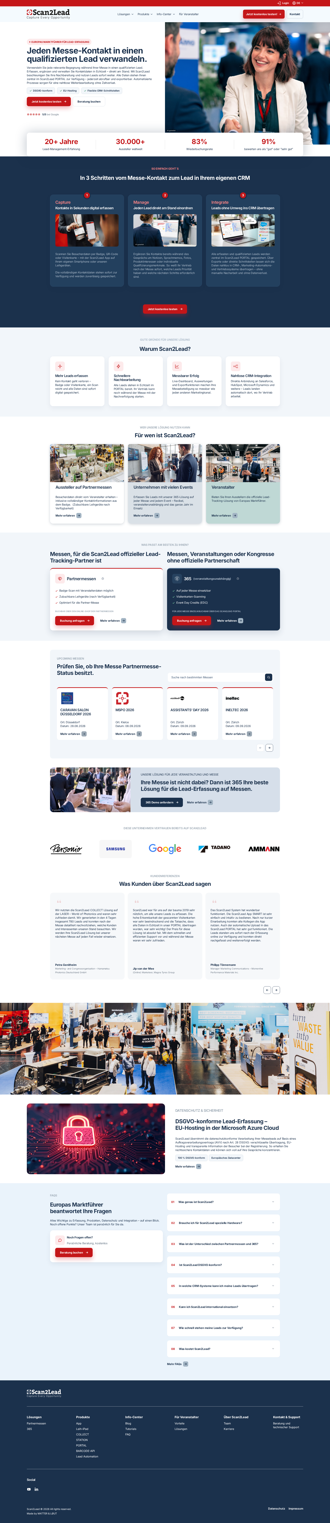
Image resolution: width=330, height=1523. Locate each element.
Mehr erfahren (65, 515)
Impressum (296, 1508)
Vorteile (179, 1423)
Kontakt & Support (286, 1417)
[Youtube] (29, 1489)
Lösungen (34, 1417)
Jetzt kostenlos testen (46, 101)
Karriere (229, 1429)
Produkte (83, 1417)
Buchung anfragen (72, 620)
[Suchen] (268, 677)
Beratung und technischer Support (286, 1425)
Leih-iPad (82, 1429)
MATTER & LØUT (47, 1513)
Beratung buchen (89, 101)
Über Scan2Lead (236, 1417)
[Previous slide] (267, 990)
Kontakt (295, 14)
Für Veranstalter (187, 1417)
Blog (128, 1423)
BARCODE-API (85, 1451)
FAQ (127, 1434)
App (78, 1423)
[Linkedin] (36, 1489)
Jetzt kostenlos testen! (261, 14)
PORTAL (81, 1445)
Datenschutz (276, 1508)
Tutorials (130, 1429)
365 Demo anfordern (159, 802)
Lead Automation (87, 1456)
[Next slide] (269, 748)
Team (227, 1423)
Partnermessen (36, 1423)
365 (29, 1429)
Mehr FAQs (174, 1364)
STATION (82, 1440)
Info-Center (134, 1417)
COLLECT (82, 1434)
